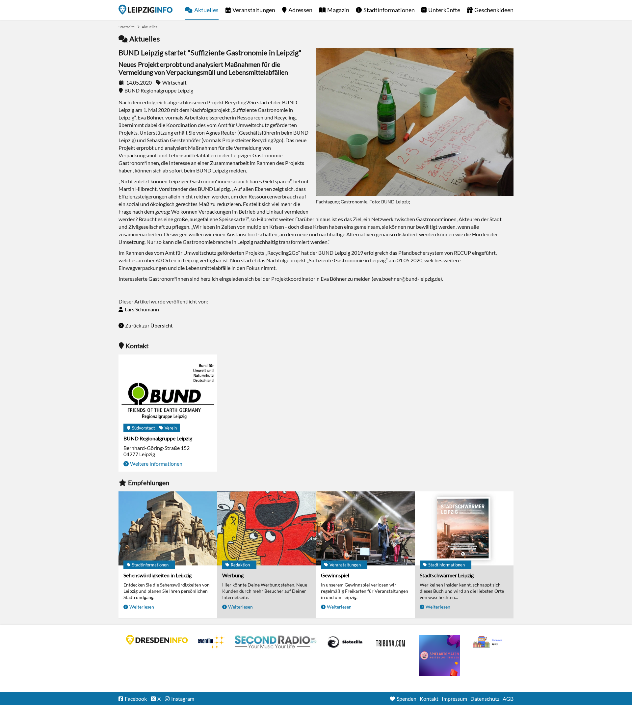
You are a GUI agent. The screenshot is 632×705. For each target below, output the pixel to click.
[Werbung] (266, 528)
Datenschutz (484, 698)
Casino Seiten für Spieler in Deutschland (345, 642)
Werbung (233, 575)
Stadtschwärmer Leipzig (447, 575)
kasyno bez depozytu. (488, 642)
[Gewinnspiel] (365, 528)
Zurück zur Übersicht (149, 325)
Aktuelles (206, 9)
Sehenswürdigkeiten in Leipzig (157, 575)
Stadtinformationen (389, 9)
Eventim (211, 642)
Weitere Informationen (156, 463)
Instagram (182, 698)
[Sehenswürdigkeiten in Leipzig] (167, 528)
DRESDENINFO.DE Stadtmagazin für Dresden (157, 640)
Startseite (145, 9)
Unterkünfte (444, 9)
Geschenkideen (494, 9)
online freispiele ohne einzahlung (439, 655)
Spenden (406, 698)
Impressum (454, 698)
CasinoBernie (391, 642)
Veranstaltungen (253, 9)
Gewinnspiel (335, 575)
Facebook (136, 698)
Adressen (300, 9)
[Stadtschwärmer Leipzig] (464, 528)
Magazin (338, 9)
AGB (508, 698)
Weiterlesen (141, 607)
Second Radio (276, 642)
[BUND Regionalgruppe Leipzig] (167, 391)
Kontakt (429, 698)
